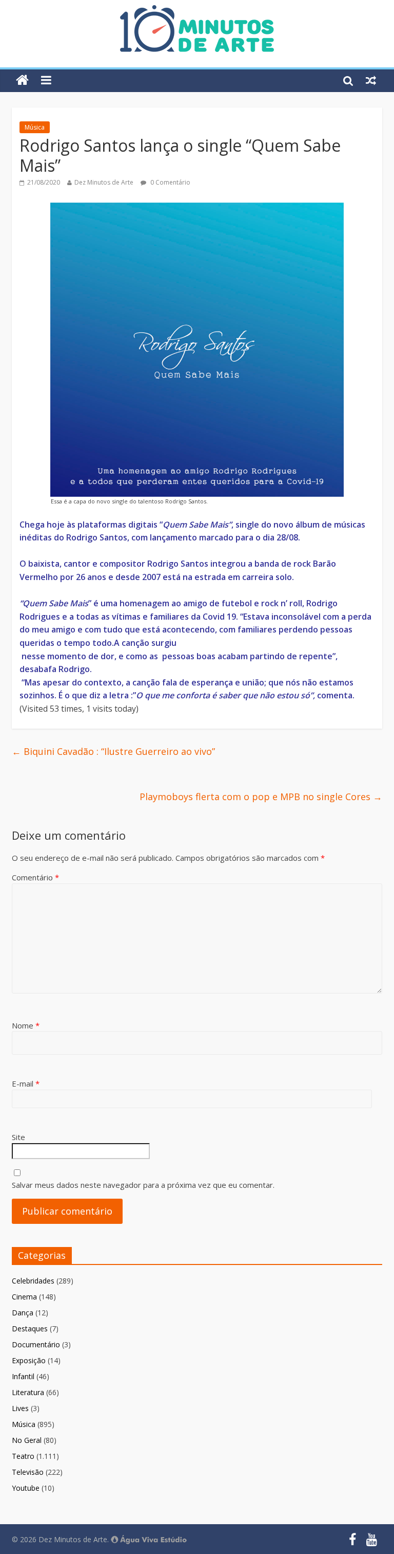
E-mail (26, 1083)
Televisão (28, 1472)
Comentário (35, 877)
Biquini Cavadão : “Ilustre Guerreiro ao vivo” (113, 751)
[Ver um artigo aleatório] (371, 80)
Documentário (36, 1344)
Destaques (30, 1328)
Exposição (29, 1360)
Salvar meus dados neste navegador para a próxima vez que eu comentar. (143, 1185)
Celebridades (33, 1281)
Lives (20, 1408)
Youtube (26, 1488)
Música (35, 127)
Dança (22, 1312)
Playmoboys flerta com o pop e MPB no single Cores (261, 796)
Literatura (28, 1392)
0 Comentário (169, 182)
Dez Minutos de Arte (103, 182)
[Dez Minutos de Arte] (197, 11)
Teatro (23, 1456)
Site (18, 1137)
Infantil (23, 1376)
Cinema (24, 1297)
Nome (26, 1025)
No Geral (27, 1440)
